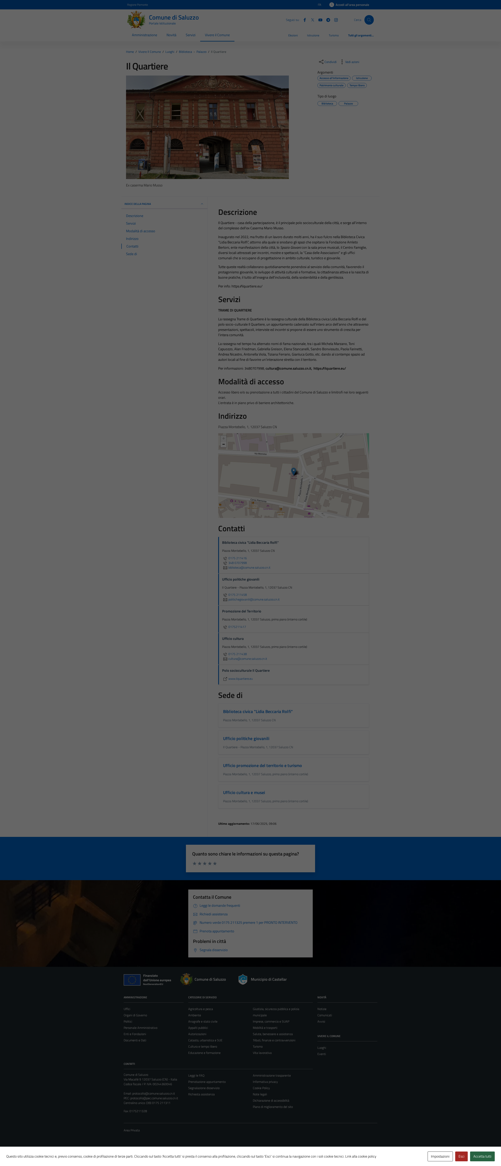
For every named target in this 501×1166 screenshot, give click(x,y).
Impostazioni (440, 1156)
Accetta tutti (482, 1156)
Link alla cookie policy (360, 1156)
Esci (461, 1156)
